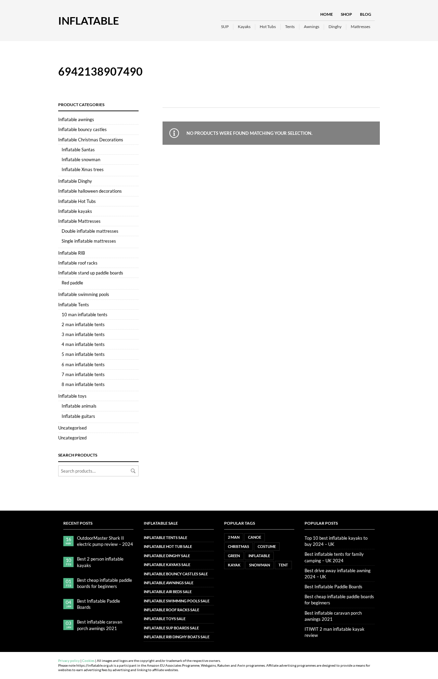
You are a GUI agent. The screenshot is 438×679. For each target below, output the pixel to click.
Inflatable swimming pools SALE (176, 601)
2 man (234, 537)
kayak (234, 565)
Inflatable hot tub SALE (168, 546)
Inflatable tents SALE (165, 537)
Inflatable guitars (78, 416)
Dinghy (335, 26)
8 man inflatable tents (83, 384)
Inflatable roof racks (78, 263)
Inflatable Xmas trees (83, 169)
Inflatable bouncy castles (82, 129)
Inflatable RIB (71, 253)
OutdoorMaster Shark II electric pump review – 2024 (105, 541)
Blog (365, 14)
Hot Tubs (268, 26)
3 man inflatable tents (83, 334)
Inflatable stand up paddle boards (90, 273)
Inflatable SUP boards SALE (171, 628)
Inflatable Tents (73, 304)
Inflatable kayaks (75, 211)
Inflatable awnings (76, 119)
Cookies (88, 661)
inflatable (259, 555)
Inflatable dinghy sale (167, 555)
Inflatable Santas (78, 149)
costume (267, 546)
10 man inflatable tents (84, 314)
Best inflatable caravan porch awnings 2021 (99, 625)
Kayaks (244, 26)
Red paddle (72, 282)
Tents (290, 26)
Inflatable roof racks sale (171, 609)
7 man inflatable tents (83, 374)
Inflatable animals (79, 406)
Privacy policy (69, 661)
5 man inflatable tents (83, 354)
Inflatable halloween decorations (90, 191)
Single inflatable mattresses (89, 241)
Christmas (238, 546)
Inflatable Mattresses (79, 221)
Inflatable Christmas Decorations (90, 139)
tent (283, 565)
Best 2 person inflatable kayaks (100, 562)
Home (326, 14)
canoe (254, 537)
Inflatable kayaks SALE (167, 564)
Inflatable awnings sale (168, 582)
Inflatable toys (72, 396)
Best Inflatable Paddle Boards (98, 604)
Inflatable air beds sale (168, 591)
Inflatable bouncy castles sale (176, 574)
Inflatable (88, 20)
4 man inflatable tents (83, 344)
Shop (346, 14)
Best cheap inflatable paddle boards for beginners (104, 583)
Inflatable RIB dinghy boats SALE (176, 637)
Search (133, 471)
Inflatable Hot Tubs (77, 201)
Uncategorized (72, 437)
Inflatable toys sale (164, 618)
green (234, 555)
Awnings (311, 26)
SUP (225, 26)
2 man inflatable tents (83, 324)
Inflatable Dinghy (75, 181)
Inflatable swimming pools (83, 294)
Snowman (259, 565)
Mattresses (360, 26)
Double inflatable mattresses (90, 231)
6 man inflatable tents (83, 364)
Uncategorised (72, 428)
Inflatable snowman (81, 159)
